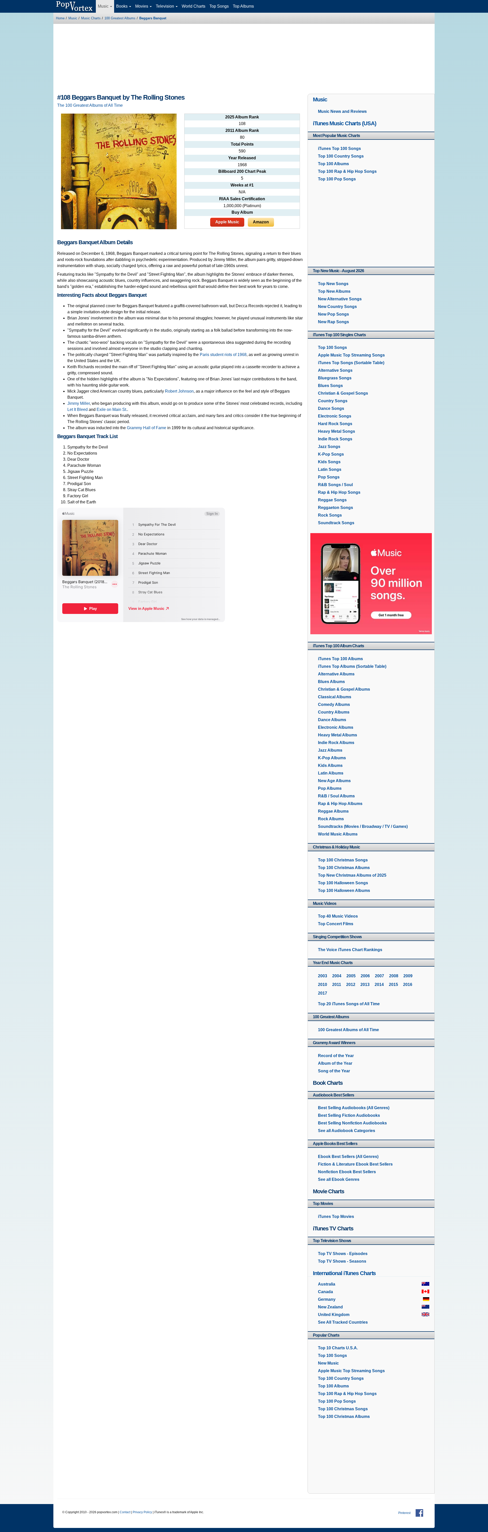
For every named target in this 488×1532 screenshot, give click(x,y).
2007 (379, 976)
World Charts (193, 6)
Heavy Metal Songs (336, 431)
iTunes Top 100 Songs (339, 148)
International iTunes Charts (344, 1273)
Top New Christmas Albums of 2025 (352, 875)
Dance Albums (332, 720)
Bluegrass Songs (335, 378)
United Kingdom (333, 1314)
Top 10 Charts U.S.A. (338, 1348)
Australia (326, 1284)
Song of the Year (334, 1071)
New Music (328, 1363)
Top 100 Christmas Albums (344, 867)
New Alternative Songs (340, 299)
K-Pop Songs (331, 454)
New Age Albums (334, 781)
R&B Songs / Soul (335, 485)
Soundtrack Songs (336, 523)
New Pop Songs (333, 314)
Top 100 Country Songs (341, 156)
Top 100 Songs (332, 347)
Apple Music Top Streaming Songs (351, 355)
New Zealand (330, 1307)
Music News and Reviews (342, 111)
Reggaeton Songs (335, 507)
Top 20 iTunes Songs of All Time (349, 1004)
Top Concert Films (335, 924)
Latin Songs (329, 469)
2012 (350, 984)
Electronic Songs (334, 416)
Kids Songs (329, 462)
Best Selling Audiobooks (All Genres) (353, 1108)
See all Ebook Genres (338, 1179)
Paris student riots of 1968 (223, 354)
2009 (408, 976)
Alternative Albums (336, 674)
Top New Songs (333, 284)
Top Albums (243, 6)
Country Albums (333, 712)
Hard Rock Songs (335, 424)
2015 (393, 984)
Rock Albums (331, 819)
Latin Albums (330, 773)
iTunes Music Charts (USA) (344, 123)
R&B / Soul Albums (336, 796)
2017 (322, 993)
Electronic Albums (335, 727)
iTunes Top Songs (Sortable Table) (351, 363)
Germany (327, 1299)
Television (165, 6)
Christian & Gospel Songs (343, 393)
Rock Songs (330, 515)
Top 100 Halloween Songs (343, 883)
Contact (125, 1512)
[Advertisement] (244, 59)
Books (122, 6)
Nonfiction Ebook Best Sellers (347, 1172)
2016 (407, 984)
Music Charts (91, 18)
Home (60, 18)
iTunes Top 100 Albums (340, 659)
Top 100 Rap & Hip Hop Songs (347, 171)
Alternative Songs (335, 370)
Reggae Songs (332, 500)
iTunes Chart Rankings (350, 950)
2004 (336, 976)
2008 (393, 976)
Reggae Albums (333, 811)
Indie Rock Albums (336, 742)
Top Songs (219, 6)
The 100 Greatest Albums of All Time (90, 105)
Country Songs (332, 401)
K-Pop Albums (332, 758)
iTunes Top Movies (336, 1216)
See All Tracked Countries (343, 1322)
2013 (365, 984)
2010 (322, 984)
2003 (322, 976)
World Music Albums (338, 834)
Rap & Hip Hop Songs (339, 492)
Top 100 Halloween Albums (344, 890)
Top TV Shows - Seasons (342, 1261)
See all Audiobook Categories (346, 1130)
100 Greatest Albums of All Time (348, 1030)
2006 (365, 976)
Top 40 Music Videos (338, 916)
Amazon (261, 222)
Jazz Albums (330, 750)
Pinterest (404, 1513)
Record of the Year (336, 1056)
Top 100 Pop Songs (337, 179)
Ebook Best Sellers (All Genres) (348, 1156)
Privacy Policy (142, 1512)
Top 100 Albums (333, 164)
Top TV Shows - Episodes (343, 1253)
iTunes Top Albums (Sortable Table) (352, 666)
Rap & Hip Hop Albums (340, 803)
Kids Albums (330, 765)
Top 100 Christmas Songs (343, 860)
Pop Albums (330, 788)
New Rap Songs (333, 322)
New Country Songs (337, 306)
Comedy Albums (334, 704)
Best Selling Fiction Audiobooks (349, 1115)
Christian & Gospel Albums (344, 689)
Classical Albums (334, 697)
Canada (325, 1292)
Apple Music (227, 222)
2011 (336, 984)
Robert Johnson (179, 391)
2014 (379, 984)
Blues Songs (330, 385)
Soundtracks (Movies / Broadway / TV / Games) (363, 826)
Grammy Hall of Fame (146, 428)
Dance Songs (331, 408)
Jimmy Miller (78, 403)
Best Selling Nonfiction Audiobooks (352, 1123)
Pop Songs (329, 477)
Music (104, 6)
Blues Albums (331, 681)
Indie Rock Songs (335, 439)
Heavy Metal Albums (337, 735)
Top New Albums (334, 291)
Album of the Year (335, 1063)
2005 (351, 976)
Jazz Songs (329, 446)
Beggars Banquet (152, 18)
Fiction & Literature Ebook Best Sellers (355, 1164)
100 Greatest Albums (119, 18)
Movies (142, 6)
